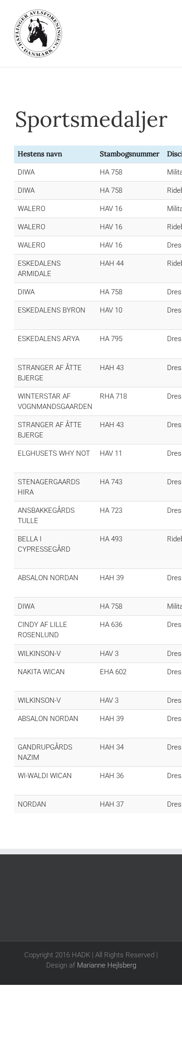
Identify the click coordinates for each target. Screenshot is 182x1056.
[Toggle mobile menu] (164, 14)
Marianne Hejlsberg (106, 965)
